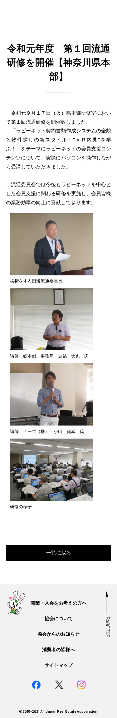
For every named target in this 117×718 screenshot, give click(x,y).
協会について (59, 618)
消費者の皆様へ (58, 649)
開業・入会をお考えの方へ (59, 603)
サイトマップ (59, 665)
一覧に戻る (58, 553)
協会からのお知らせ (58, 634)
